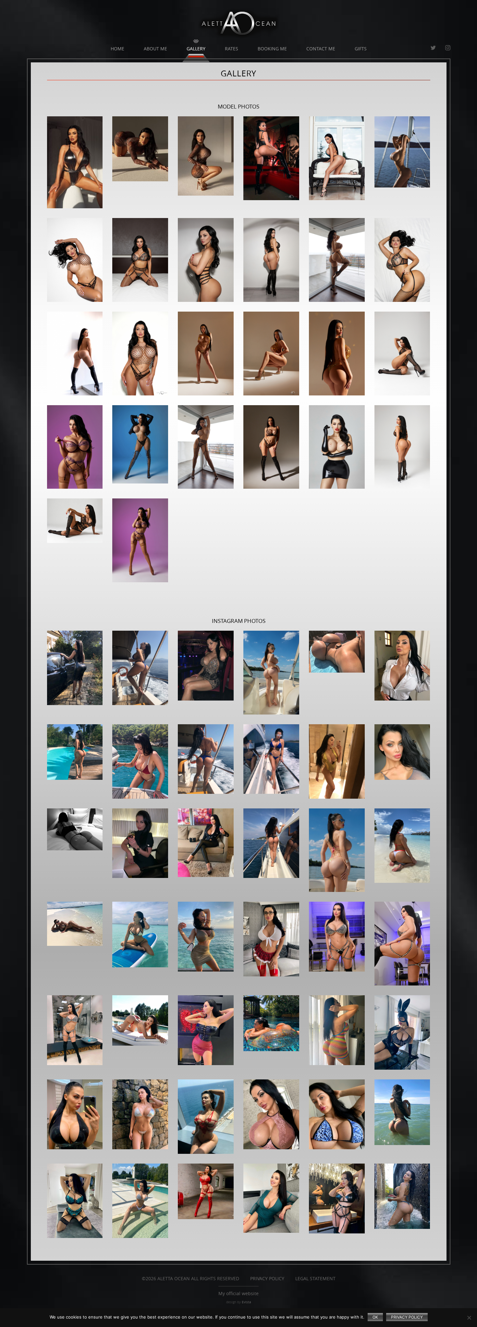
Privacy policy (407, 1317)
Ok (375, 1317)
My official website (238, 1293)
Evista (246, 1302)
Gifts (361, 48)
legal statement (315, 1278)
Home (117, 48)
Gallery (196, 48)
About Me (155, 48)
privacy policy (267, 1278)
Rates (231, 48)
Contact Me (320, 48)
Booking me (272, 48)
